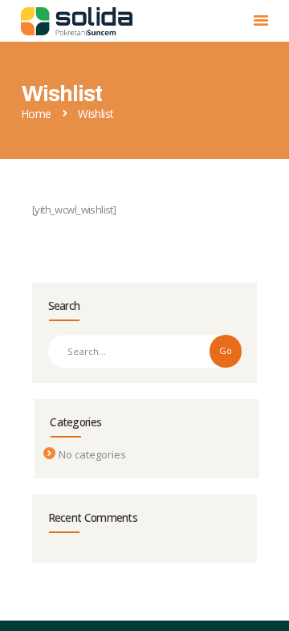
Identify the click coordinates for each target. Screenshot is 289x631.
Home (36, 114)
